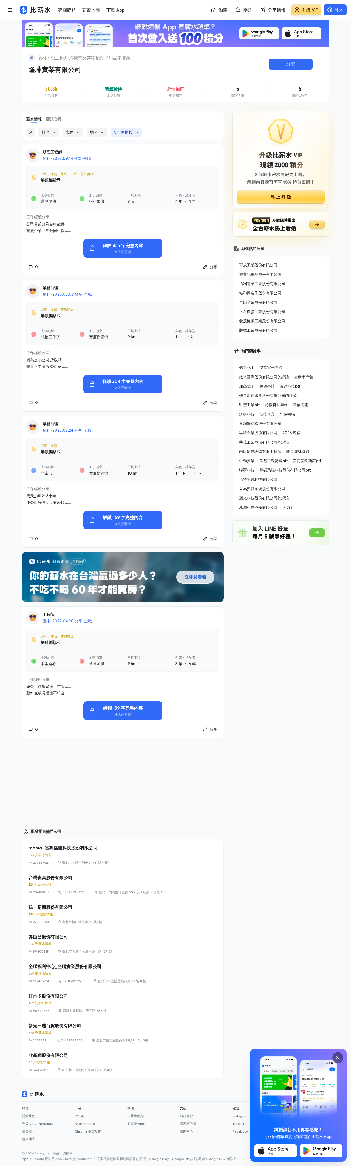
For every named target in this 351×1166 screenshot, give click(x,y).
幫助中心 (186, 1131)
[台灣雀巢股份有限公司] (123, 884)
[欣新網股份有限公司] (123, 1062)
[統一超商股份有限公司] (123, 914)
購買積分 (28, 1131)
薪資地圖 (28, 1139)
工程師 (48, 614)
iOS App (81, 1116)
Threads (239, 1124)
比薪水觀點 (135, 1116)
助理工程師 (52, 151)
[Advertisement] (123, 780)
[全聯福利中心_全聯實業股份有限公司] (123, 973)
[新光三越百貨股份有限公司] (123, 1032)
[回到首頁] (32, 57)
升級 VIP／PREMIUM (37, 1124)
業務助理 (50, 287)
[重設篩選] (30, 132)
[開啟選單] (9, 9)
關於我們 (28, 1116)
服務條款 (186, 1116)
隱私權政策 (188, 1124)
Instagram (241, 1116)
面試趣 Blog (136, 1124)
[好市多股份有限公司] (123, 1003)
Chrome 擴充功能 (88, 1131)
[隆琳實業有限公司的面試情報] (300, 92)
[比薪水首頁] (33, 1094)
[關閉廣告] (337, 1057)
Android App (85, 1124)
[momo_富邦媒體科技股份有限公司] (123, 855)
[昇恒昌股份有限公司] (123, 944)
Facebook (240, 1131)
